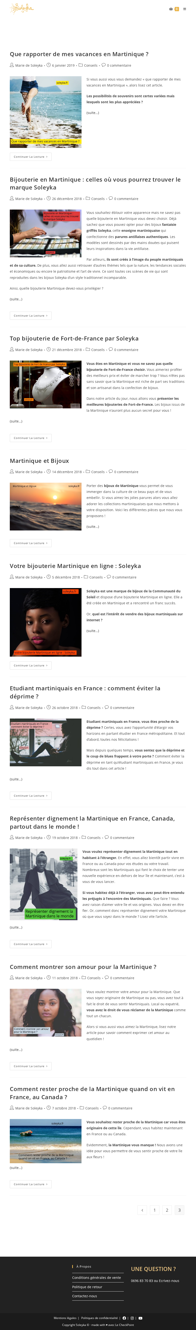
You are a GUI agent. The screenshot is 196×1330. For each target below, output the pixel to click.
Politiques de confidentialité (99, 1318)
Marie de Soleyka (29, 65)
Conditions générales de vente (96, 1277)
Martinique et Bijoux (39, 461)
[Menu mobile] (183, 9)
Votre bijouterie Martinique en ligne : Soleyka (75, 566)
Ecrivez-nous (169, 1280)
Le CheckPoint (124, 1325)
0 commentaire (119, 65)
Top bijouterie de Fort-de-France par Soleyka (74, 338)
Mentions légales (65, 1318)
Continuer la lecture (33, 157)
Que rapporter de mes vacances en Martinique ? (79, 54)
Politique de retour (87, 1287)
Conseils (91, 65)
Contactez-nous (84, 1296)
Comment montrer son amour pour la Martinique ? (83, 967)
